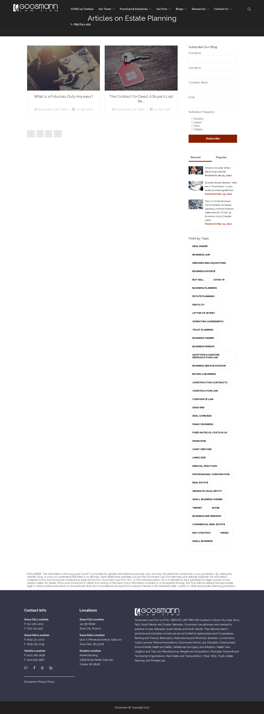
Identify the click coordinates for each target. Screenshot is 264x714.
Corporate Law (203, 399)
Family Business (202, 424)
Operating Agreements (207, 321)
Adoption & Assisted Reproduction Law (206, 356)
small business (202, 541)
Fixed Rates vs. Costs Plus (209, 432)
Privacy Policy (46, 681)
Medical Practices (204, 466)
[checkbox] (213, 124)
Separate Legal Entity (207, 491)
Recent (196, 157)
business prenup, (203, 346)
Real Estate (200, 482)
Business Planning (204, 288)
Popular (221, 157)
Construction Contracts (209, 382)
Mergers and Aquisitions (209, 263)
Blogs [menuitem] (179, 9)
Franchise (199, 441)
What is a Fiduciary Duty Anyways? (63, 96)
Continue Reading (63, 68)
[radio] (213, 118)
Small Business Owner (207, 499)
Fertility (198, 304)
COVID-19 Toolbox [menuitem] (82, 9)
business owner (203, 338)
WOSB (215, 507)
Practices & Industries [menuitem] (134, 9)
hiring (224, 532)
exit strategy (201, 532)
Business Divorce (203, 271)
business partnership (206, 516)
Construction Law (205, 390)
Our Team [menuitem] (104, 9)
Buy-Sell (198, 279)
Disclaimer (30, 681)
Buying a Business (204, 374)
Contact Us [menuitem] (221, 9)
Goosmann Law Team (52, 109)
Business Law (201, 254)
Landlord (199, 457)
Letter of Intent (203, 313)
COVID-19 (218, 279)
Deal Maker (200, 246)
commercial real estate (208, 524)
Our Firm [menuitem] (161, 9)
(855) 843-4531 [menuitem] (82, 24)
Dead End (198, 407)
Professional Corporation (211, 474)
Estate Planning (203, 296)
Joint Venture (202, 449)
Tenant (197, 507)
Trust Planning (203, 329)
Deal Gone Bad (202, 415)
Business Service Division (209, 365)
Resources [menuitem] (198, 9)
